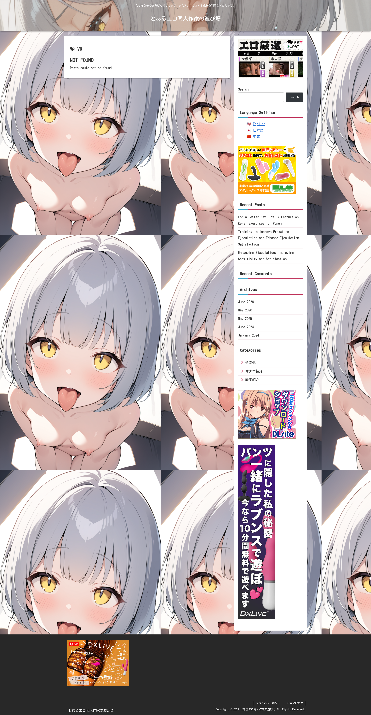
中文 (256, 136)
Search (243, 89)
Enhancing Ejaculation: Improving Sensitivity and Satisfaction (266, 255)
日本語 (258, 130)
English (259, 124)
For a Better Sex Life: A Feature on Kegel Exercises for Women (268, 220)
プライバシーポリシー (269, 703)
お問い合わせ (295, 703)
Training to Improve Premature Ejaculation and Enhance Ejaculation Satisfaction (268, 238)
